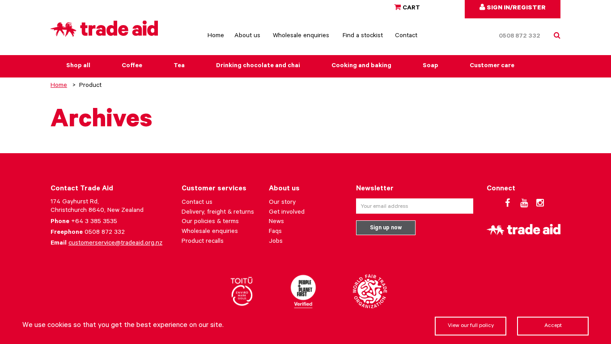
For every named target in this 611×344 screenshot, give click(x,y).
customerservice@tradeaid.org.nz (115, 243)
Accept (553, 326)
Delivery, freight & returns (218, 212)
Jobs (276, 241)
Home (216, 36)
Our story (282, 202)
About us (247, 36)
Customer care (492, 66)
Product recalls (203, 241)
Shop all (78, 66)
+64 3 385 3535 (94, 222)
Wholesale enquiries (301, 36)
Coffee (132, 66)
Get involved (287, 212)
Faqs (275, 232)
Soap (430, 66)
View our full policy (471, 326)
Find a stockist (363, 36)
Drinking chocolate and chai (258, 66)
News (276, 222)
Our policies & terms (210, 222)
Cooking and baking (361, 66)
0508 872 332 (519, 36)
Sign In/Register (515, 8)
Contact (406, 36)
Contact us (197, 202)
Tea (179, 66)
